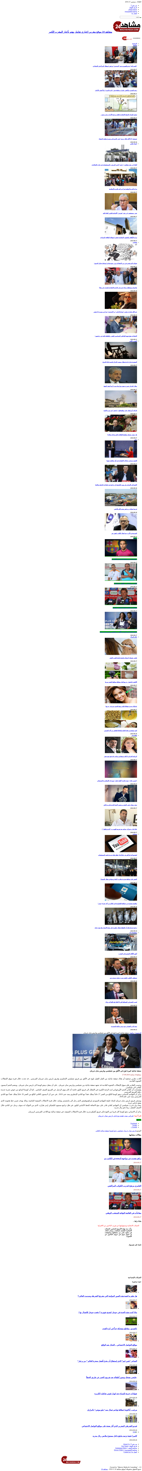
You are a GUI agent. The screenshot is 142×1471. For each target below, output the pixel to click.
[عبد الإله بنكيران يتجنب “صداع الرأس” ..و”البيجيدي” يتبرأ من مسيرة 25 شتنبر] (121, 308)
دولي (135, 439)
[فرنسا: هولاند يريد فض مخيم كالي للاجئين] (121, 505)
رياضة (135, 538)
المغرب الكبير (133, 341)
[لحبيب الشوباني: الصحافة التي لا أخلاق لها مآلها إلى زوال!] (121, 998)
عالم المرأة (134, 637)
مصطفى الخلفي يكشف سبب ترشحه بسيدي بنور (123, 978)
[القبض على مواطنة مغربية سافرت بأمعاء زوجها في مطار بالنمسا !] (121, 876)
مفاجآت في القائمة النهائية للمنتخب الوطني (125, 608)
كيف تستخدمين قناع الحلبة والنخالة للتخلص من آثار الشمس (120, 730)
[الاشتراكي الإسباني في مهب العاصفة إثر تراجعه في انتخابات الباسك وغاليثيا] (121, 481)
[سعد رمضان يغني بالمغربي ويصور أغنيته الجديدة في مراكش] (121, 801)
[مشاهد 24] (131, 40)
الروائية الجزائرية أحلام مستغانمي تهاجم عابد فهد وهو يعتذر (120, 756)
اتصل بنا (134, 13)
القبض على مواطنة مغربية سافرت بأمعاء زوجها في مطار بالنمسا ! (118, 879)
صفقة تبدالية (104, 1131)
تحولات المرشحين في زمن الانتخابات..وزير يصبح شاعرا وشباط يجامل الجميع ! (115, 263)
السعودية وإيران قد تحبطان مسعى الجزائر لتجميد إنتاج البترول (119, 362)
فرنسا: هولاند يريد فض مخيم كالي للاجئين (125, 509)
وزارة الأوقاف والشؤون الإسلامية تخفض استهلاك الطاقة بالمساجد (118, 237)
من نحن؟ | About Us (130, 1444)
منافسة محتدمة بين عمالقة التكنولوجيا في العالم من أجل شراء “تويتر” (117, 903)
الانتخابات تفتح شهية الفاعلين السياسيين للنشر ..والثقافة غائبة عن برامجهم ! (116, 336)
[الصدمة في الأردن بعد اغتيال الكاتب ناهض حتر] (121, 530)
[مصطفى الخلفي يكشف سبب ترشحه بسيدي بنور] (121, 974)
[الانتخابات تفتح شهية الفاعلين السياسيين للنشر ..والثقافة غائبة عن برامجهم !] (121, 332)
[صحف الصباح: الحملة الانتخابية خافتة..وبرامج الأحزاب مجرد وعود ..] (121, 111)
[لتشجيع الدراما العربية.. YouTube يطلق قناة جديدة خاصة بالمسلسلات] (121, 851)
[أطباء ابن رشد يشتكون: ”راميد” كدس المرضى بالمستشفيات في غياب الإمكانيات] (121, 161)
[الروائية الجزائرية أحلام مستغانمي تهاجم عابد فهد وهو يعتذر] (121, 753)
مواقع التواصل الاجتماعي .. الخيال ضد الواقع (119, 1345)
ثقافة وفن (134, 735)
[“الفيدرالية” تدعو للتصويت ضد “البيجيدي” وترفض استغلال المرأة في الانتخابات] (121, 63)
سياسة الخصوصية (131, 11)
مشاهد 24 (104, 1469)
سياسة (135, 45)
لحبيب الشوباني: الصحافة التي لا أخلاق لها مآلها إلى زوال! (121, 1002)
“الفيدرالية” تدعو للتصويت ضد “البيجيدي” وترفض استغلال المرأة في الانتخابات (115, 66)
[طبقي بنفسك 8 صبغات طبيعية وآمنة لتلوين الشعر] (121, 654)
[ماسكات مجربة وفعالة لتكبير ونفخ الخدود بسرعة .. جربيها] (121, 703)
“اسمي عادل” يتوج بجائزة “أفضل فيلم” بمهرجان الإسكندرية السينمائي (117, 781)
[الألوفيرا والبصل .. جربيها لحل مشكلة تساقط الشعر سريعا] (121, 678)
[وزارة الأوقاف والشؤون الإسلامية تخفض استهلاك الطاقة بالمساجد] (121, 234)
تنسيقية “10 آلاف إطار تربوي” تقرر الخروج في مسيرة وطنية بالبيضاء (118, 139)
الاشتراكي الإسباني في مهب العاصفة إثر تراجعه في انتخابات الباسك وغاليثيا (116, 485)
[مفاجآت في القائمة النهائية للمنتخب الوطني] (121, 604)
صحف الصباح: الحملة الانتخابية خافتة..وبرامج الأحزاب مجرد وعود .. (119, 114)
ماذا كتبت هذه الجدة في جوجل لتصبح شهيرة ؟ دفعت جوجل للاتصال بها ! (107, 1312)
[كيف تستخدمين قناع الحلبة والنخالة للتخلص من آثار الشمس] (121, 727)
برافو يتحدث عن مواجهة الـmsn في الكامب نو (124, 559)
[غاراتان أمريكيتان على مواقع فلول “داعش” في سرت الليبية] (121, 407)
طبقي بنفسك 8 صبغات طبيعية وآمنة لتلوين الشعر (123, 658)
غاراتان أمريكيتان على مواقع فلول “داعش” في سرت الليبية (120, 410)
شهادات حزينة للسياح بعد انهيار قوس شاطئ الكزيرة (115, 1393)
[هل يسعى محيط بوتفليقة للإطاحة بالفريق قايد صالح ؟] (121, 431)
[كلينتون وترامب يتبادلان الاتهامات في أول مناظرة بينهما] (121, 457)
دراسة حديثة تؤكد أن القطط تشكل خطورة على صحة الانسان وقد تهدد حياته (116, 928)
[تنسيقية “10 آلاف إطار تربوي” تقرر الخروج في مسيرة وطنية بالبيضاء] (121, 135)
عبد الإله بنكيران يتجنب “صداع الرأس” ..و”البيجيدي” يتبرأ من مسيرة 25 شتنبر (115, 312)
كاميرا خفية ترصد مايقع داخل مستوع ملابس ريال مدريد (115, 1436)
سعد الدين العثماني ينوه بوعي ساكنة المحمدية (124, 1026)
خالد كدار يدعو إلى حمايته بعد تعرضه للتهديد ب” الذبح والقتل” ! (119, 829)
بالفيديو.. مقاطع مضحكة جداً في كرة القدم (119, 1328)
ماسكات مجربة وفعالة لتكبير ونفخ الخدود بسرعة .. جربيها (121, 706)
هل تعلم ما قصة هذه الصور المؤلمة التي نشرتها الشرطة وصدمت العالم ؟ (107, 1296)
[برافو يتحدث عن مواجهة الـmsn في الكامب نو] (121, 556)
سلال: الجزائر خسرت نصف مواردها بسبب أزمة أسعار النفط (120, 386)
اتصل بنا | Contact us (130, 1452)
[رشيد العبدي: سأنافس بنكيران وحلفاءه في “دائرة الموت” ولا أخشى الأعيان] (121, 87)
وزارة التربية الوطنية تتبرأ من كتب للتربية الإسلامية (123, 189)
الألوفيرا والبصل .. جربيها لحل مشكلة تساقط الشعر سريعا (121, 682)
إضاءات (135, 242)
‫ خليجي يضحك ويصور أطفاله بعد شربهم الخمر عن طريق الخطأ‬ (111, 1377)
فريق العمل (133, 7)
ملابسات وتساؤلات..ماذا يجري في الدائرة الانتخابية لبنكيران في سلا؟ (118, 287)
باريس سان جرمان (129, 1131)
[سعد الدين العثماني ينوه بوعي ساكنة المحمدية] (121, 1023)
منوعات (135, 834)
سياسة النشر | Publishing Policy (126, 1448)
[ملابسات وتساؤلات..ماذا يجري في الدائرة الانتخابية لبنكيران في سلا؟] (121, 284)
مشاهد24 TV (133, 932)
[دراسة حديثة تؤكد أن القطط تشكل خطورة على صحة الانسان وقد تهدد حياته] (121, 924)
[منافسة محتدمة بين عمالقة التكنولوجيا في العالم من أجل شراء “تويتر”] (121, 900)
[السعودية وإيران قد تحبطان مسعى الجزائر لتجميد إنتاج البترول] (121, 358)
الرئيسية (134, 43)
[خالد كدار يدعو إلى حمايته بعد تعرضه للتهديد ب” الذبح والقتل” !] (121, 825)
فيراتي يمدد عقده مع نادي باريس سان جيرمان (115, 1116)
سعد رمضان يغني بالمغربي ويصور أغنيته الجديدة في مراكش (120, 805)
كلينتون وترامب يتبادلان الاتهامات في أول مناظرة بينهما (122, 460)
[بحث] (140, 17)
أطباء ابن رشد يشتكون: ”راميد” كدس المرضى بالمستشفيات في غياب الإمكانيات (114, 165)
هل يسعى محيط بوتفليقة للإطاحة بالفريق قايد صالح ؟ (122, 435)
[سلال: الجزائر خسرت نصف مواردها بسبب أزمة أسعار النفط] (121, 383)
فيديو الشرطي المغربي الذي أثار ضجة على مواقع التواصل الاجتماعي (109, 1426)
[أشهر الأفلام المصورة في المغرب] (121, 950)
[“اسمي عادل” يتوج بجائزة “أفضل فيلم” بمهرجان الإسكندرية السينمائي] (121, 777)
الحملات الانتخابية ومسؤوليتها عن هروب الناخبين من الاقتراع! (118, 1225)
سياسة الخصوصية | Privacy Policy (125, 1450)
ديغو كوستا (113, 1131)
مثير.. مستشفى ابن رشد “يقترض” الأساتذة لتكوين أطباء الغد (120, 213)
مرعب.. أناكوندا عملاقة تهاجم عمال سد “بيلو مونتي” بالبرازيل (112, 1410)
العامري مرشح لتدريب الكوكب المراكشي (125, 583)
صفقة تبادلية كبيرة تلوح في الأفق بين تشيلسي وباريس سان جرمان (118, 632)
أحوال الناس (133, 144)
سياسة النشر (132, 9)
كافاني (98, 1131)
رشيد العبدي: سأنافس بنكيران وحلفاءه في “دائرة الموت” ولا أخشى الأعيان (116, 90)
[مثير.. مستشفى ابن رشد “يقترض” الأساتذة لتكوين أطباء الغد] (121, 210)
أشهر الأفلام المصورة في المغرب (128, 953)
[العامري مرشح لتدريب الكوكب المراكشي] (121, 580)
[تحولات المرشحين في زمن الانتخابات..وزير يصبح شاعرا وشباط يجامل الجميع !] (121, 260)
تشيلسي (120, 1131)
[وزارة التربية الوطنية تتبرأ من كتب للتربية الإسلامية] (121, 185)
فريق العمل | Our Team (129, 1446)
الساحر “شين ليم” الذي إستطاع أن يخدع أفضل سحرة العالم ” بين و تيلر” (107, 1361)
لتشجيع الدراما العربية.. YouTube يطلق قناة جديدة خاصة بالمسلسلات (117, 855)
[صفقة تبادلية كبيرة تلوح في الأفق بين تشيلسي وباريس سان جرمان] (121, 628)
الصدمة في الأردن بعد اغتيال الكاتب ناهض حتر (124, 533)
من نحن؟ (134, 5)
